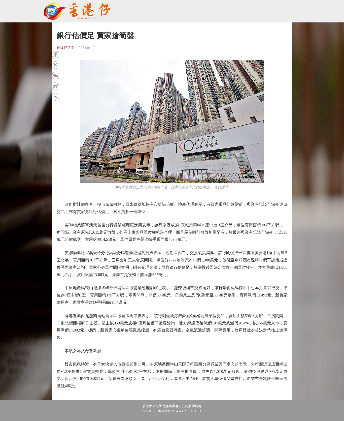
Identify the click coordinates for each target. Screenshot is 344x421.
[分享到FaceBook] (55, 54)
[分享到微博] (55, 86)
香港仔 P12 (65, 48)
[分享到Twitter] (55, 65)
